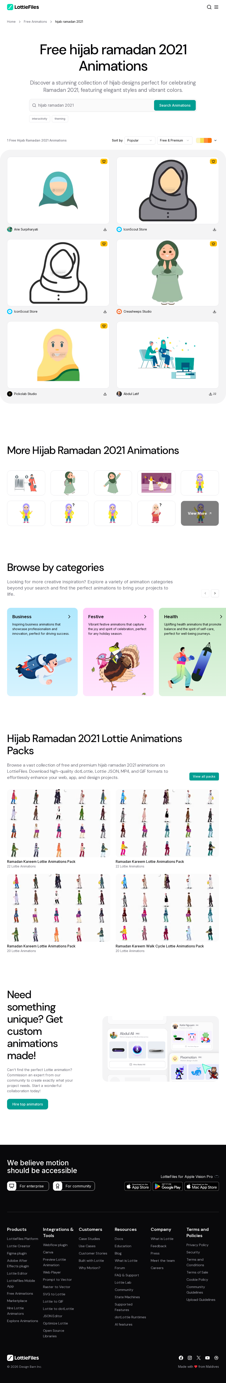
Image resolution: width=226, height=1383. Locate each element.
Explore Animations (22, 1321)
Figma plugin (17, 1253)
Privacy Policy (197, 1245)
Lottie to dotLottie (58, 1308)
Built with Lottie (91, 1260)
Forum (120, 1268)
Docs (119, 1238)
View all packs (204, 776)
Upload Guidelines (200, 1299)
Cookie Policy (197, 1279)
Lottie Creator (18, 1246)
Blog (118, 1253)
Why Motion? (89, 1268)
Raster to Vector (56, 1287)
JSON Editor (52, 1316)
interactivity (39, 118)
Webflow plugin (55, 1245)
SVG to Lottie (54, 1294)
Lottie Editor (17, 1273)
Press (155, 1253)
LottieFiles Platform (22, 1238)
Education (123, 1246)
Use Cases (87, 1246)
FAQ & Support (127, 1275)
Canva (48, 1252)
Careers (157, 1268)
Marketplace (17, 1300)
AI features (123, 1324)
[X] (198, 1357)
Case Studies (89, 1238)
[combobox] (139, 140)
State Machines (127, 1297)
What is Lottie (126, 1260)
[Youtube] (207, 1357)
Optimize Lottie (55, 1323)
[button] (113, 105)
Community (124, 1289)
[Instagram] (189, 1357)
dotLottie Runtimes (130, 1317)
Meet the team (163, 1260)
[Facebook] (181, 1357)
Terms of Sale (197, 1272)
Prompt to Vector (57, 1279)
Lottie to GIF (53, 1301)
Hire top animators (27, 1104)
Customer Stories (93, 1253)
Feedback (159, 1246)
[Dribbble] (216, 1357)
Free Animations (20, 1293)
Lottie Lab (123, 1282)
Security (193, 1252)
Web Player (52, 1272)
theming (60, 118)
